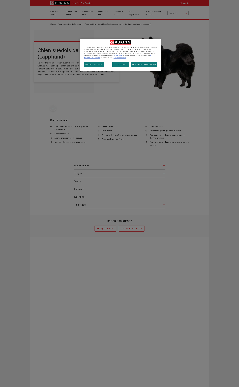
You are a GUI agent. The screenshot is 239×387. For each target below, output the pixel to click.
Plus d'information (120, 58)
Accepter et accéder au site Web (144, 64)
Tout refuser (120, 64)
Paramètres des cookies (94, 64)
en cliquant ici (118, 56)
